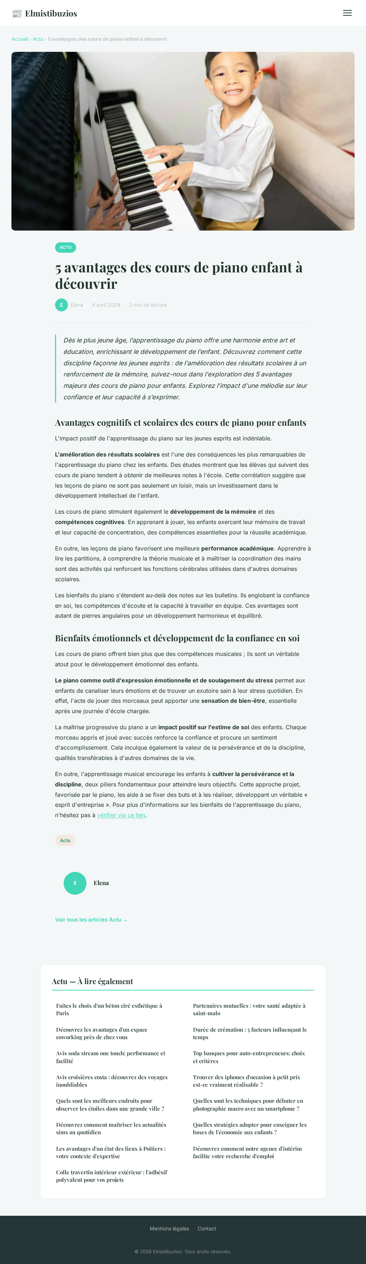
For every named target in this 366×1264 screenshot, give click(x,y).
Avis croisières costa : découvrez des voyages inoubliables (112, 1080)
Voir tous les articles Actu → (91, 919)
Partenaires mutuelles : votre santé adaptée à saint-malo (249, 1009)
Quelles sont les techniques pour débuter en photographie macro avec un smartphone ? (248, 1104)
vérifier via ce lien (121, 815)
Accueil (19, 39)
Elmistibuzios (44, 13)
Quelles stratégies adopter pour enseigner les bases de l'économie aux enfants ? (250, 1128)
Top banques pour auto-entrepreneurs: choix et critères (249, 1057)
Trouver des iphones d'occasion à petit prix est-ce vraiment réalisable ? (246, 1080)
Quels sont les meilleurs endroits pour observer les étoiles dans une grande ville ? (110, 1104)
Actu (38, 39)
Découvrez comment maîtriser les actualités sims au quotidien (111, 1128)
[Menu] (347, 13)
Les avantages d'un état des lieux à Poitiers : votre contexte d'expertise (110, 1152)
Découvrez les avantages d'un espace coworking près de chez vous (102, 1033)
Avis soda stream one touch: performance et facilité (110, 1057)
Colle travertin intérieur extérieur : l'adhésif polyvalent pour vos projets (111, 1176)
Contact (207, 1228)
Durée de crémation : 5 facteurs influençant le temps (250, 1033)
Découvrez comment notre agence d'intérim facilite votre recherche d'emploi (247, 1152)
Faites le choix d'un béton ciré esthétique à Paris (109, 1009)
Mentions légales (169, 1228)
